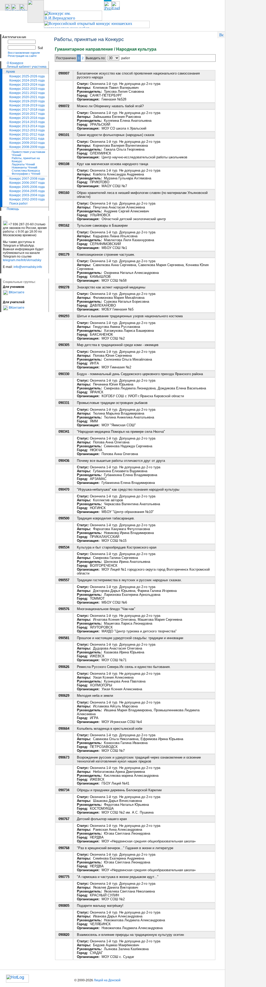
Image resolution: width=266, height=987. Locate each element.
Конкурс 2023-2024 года (27, 84)
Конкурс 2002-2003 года (27, 199)
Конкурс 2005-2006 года (27, 187)
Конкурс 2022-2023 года (27, 89)
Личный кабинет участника (26, 67)
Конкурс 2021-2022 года (27, 93)
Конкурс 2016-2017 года (27, 114)
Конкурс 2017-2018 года (27, 109)
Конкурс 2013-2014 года (27, 126)
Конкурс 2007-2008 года (27, 178)
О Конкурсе (15, 63)
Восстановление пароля (24, 52)
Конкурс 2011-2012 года (26, 134)
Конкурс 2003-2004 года (27, 195)
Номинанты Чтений (24, 167)
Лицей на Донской (107, 980)
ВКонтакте (16, 292)
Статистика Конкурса (26, 170)
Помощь (13, 209)
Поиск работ (18, 203)
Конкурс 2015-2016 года (27, 118)
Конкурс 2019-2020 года (27, 101)
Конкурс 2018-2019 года (27, 105)
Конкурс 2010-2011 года (26, 138)
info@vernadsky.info (28, 267)
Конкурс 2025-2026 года (27, 76)
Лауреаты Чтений (23, 164)
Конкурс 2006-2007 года (27, 183)
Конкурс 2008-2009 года (27, 147)
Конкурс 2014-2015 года (27, 122)
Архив (10, 71)
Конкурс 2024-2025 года (27, 80)
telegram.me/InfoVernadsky (22, 260)
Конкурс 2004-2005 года (27, 191)
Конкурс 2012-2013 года (27, 130)
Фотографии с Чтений (26, 173)
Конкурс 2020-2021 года (27, 97)
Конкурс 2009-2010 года (27, 143)
